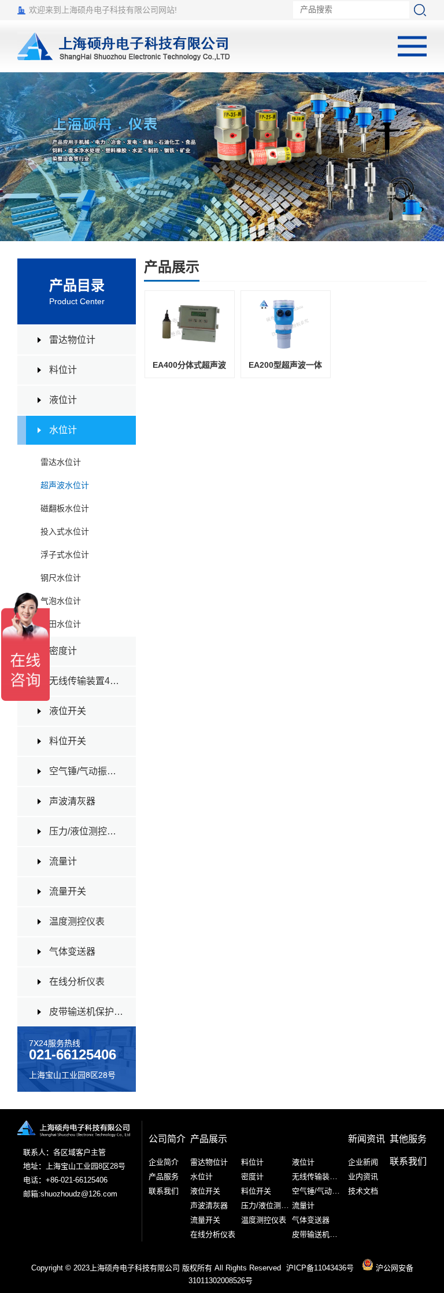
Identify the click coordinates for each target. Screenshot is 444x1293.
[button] (429, 156)
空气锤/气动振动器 (86, 771)
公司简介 (167, 1139)
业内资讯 (363, 1176)
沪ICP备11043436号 (320, 1268)
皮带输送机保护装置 (86, 1012)
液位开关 (67, 711)
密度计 (63, 651)
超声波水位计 (64, 485)
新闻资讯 (366, 1139)
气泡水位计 (60, 600)
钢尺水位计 (60, 577)
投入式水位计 (64, 531)
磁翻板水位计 (64, 508)
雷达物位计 (72, 340)
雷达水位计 (60, 462)
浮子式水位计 (64, 554)
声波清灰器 (72, 801)
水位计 (63, 430)
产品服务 (164, 1176)
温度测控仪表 (77, 921)
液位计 (63, 400)
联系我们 (164, 1191)
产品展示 (208, 1139)
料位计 (63, 370)
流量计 (63, 861)
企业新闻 (363, 1162)
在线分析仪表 (77, 982)
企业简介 (164, 1162)
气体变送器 (72, 951)
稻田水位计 (60, 624)
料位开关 (67, 741)
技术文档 (363, 1191)
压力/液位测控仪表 (86, 831)
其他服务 (408, 1139)
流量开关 (67, 891)
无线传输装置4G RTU (86, 681)
